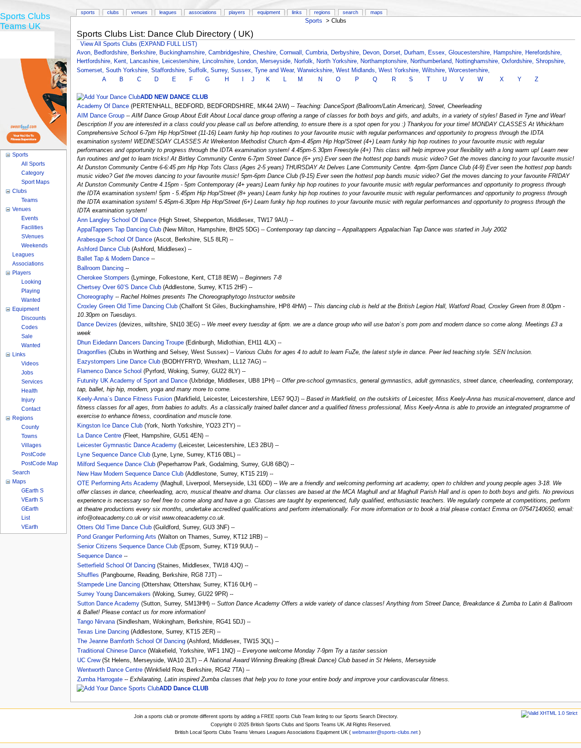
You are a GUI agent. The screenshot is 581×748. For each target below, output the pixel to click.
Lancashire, (146, 61)
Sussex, (243, 70)
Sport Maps (35, 182)
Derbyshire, (347, 52)
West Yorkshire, (400, 70)
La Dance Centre (99, 436)
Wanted (30, 300)
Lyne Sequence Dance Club (113, 455)
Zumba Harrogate (100, 679)
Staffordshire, (169, 70)
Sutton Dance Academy (108, 603)
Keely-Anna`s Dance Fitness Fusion (124, 399)
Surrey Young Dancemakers (114, 594)
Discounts (33, 318)
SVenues (32, 236)
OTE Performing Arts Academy (117, 483)
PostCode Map (39, 463)
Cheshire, (266, 52)
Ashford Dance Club (103, 249)
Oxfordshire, (519, 61)
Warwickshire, (316, 70)
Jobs (27, 372)
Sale (27, 336)
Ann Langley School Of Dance (117, 220)
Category (32, 173)
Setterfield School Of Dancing (116, 565)
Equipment (268, 12)
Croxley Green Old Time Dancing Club (127, 306)
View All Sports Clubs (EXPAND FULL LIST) (138, 44)
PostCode (33, 454)
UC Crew (88, 660)
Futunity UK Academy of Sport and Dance (132, 381)
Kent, (122, 61)
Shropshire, (551, 61)
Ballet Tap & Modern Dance (113, 259)
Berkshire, (145, 52)
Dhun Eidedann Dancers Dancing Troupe (130, 343)
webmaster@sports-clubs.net (385, 732)
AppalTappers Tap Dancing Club (119, 229)
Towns (29, 436)
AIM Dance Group (100, 116)
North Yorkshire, (338, 61)
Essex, (438, 52)
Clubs (113, 12)
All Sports (33, 164)
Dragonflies (92, 352)
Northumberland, (432, 61)
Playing (30, 291)
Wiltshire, (435, 70)
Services (32, 382)
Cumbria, (318, 52)
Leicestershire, (182, 61)
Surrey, (221, 70)
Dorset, (393, 52)
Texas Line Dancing (103, 632)
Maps (376, 12)
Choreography (95, 297)
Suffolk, (199, 70)
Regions (322, 12)
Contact (30, 409)
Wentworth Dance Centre (110, 670)
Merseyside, (277, 61)
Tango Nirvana (96, 622)
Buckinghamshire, (183, 52)
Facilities (32, 227)
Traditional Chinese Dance (111, 651)
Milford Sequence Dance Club (116, 464)
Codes (29, 327)
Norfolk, (305, 61)
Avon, (85, 52)
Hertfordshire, (95, 61)
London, (248, 61)
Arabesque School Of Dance (114, 239)
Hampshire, (509, 52)
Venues (139, 12)
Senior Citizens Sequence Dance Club (127, 546)
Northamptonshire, (385, 61)
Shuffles (88, 575)
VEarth (29, 527)
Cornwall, (292, 52)
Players (237, 12)
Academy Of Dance (103, 106)
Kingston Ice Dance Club (110, 426)
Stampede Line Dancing (108, 584)
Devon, (373, 52)
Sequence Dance (99, 556)
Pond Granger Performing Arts (116, 537)
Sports (313, 21)
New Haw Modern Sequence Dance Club (130, 474)
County (30, 427)
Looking (31, 282)
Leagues (168, 12)
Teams (29, 200)
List (25, 518)
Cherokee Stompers (103, 278)
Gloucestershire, (470, 52)
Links (297, 12)
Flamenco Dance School (109, 371)
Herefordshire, (543, 52)
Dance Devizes (97, 324)
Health (29, 391)
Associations (203, 12)
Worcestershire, (469, 70)
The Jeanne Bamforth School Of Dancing (131, 641)
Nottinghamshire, (478, 61)
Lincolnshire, (219, 61)
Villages (31, 445)
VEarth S (32, 500)
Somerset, (91, 70)
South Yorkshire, (128, 70)
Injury (28, 400)
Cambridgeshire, (230, 52)
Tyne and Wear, (276, 70)
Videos (30, 363)
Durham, (416, 52)
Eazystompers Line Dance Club (118, 362)
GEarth (30, 509)
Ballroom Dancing (100, 268)
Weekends (34, 245)
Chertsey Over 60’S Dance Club (119, 287)
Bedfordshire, (112, 52)
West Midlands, (357, 70)
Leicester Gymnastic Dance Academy (127, 445)
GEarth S (32, 490)
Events (29, 218)
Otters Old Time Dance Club (114, 527)
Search (350, 12)
